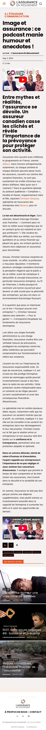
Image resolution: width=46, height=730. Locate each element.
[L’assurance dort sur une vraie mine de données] (23, 585)
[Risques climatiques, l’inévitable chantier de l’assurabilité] (23, 659)
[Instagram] (17, 716)
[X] (11, 545)
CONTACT (35, 711)
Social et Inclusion (10, 626)
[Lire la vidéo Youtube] (23, 79)
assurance (7, 552)
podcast (36, 552)
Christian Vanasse (29, 198)
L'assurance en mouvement (25, 53)
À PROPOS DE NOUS (16, 711)
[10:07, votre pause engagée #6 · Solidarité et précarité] (23, 622)
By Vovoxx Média (34, 722)
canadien (27, 552)
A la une (6, 589)
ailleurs (6, 164)
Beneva (24, 205)
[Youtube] (29, 716)
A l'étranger (14, 14)
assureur (18, 552)
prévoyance (8, 555)
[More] (17, 545)
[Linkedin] (5, 545)
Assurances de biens (10, 660)
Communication (17, 16)
